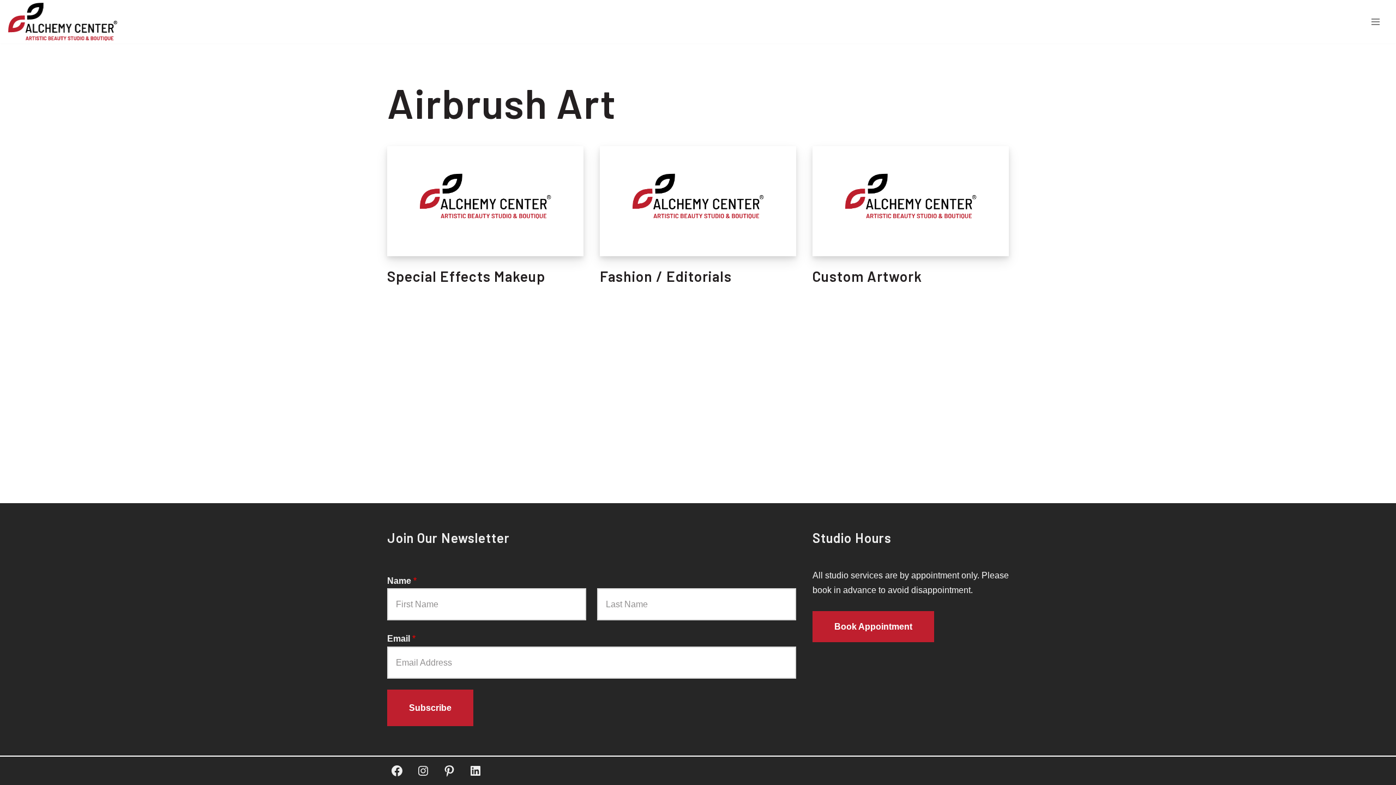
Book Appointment (873, 626)
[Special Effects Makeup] (485, 201)
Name (402, 580)
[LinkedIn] (475, 771)
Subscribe (430, 707)
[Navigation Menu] (1375, 22)
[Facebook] (397, 771)
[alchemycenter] (65, 22)
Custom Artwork (867, 276)
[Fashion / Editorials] (698, 201)
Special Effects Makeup (466, 276)
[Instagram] (423, 771)
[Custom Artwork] (911, 201)
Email (401, 638)
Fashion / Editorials (666, 276)
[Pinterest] (449, 771)
